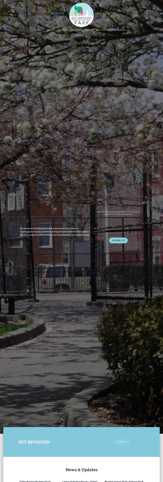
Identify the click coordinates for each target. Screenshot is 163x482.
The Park (50, 30)
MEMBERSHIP (122, 442)
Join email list (118, 240)
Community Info (76, 30)
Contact (89, 30)
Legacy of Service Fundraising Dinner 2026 (111, 30)
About (39, 30)
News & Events (62, 30)
